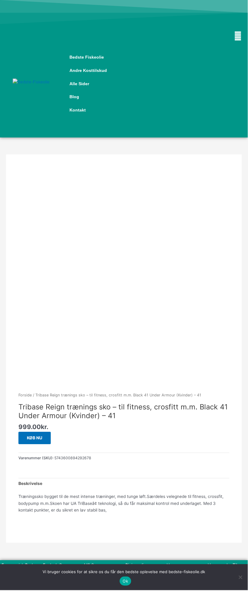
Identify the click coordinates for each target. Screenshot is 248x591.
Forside (25, 395)
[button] (154, 131)
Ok (125, 581)
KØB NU (34, 437)
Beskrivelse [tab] (30, 483)
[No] (240, 577)
